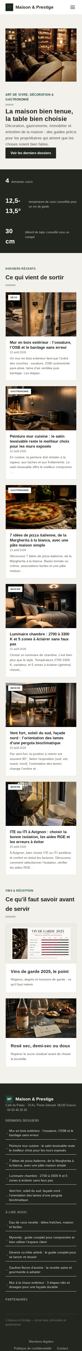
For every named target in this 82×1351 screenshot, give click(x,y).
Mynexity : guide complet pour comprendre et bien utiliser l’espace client (41, 1240)
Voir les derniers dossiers (30, 153)
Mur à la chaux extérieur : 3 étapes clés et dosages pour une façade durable (39, 1285)
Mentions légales (41, 1341)
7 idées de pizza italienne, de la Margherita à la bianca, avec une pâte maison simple (41, 1163)
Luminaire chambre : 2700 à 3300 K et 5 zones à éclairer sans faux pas (38, 1178)
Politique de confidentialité (32, 1348)
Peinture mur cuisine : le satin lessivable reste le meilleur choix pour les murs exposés (42, 1148)
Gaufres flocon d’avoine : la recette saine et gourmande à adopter (40, 1270)
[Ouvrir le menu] (73, 7)
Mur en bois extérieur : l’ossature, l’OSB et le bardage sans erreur (41, 1133)
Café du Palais (15, 1105)
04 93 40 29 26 (17, 1110)
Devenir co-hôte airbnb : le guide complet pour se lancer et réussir (42, 1255)
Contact (62, 1348)
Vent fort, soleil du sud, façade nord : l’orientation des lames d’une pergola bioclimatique (35, 1195)
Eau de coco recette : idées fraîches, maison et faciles (41, 1225)
